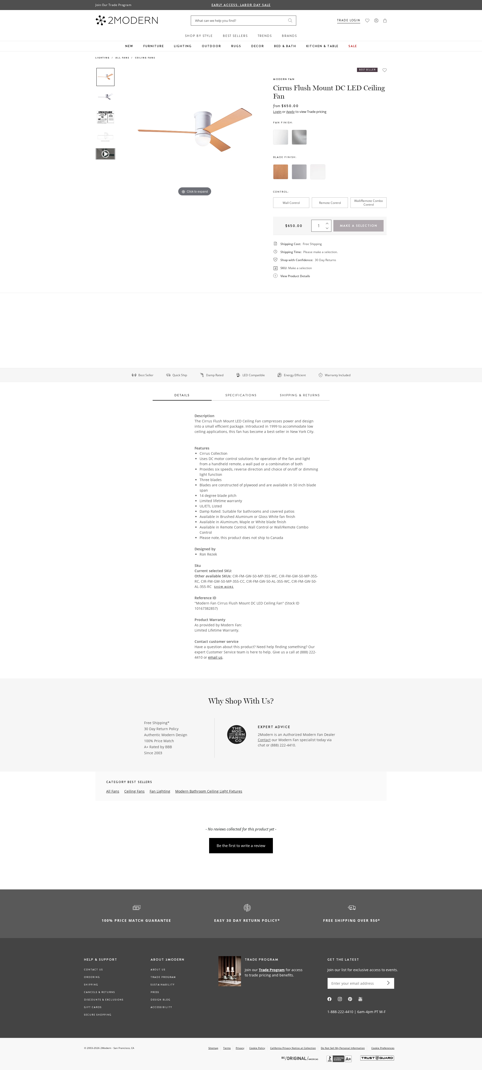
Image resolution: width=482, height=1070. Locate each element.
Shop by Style (199, 36)
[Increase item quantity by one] (328, 222)
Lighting (183, 46)
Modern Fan (284, 79)
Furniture (153, 46)
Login (277, 111)
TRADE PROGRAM (163, 977)
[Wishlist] (367, 21)
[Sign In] (376, 21)
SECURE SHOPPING (97, 1014)
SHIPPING (91, 984)
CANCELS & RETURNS (99, 992)
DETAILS (182, 395)
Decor (257, 46)
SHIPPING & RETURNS (300, 395)
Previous (122, 132)
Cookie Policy (257, 1048)
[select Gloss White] (280, 137)
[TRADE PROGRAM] (262, 972)
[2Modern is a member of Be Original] (300, 1058)
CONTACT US (93, 969)
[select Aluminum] (299, 171)
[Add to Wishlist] (385, 70)
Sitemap (213, 1048)
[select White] (317, 171)
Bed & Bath (285, 46)
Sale (352, 46)
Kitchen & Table (322, 46)
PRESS (155, 992)
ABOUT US (158, 969)
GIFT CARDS (93, 1007)
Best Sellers (235, 36)
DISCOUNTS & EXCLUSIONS (104, 999)
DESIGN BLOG (160, 999)
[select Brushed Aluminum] (299, 137)
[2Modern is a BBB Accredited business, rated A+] (340, 1060)
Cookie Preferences (382, 1048)
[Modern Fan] (236, 735)
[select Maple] (280, 171)
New (129, 46)
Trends (265, 36)
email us (215, 657)
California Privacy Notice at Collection (293, 1048)
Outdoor (211, 46)
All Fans (122, 57)
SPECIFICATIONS (241, 395)
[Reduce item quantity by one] (328, 229)
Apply (290, 111)
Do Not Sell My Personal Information (343, 1048)
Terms (227, 1048)
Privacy (240, 1048)
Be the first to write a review (241, 845)
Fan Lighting (160, 791)
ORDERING (92, 977)
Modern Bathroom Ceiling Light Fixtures (208, 791)
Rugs (236, 46)
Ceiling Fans (145, 57)
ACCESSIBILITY (161, 1007)
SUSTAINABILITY (163, 984)
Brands (289, 36)
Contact (264, 739)
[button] (385, 21)
